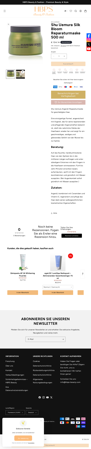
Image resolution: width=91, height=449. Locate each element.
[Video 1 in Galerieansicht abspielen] (20, 74)
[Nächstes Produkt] (82, 274)
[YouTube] (89, 49)
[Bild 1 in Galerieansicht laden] (10, 74)
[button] (4, 11)
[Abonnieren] (62, 339)
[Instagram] (89, 40)
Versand (63, 45)
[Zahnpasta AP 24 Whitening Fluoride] (22, 262)
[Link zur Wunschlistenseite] (71, 11)
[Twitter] (89, 44)
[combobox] (58, 287)
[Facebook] (89, 35)
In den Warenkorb (23, 292)
